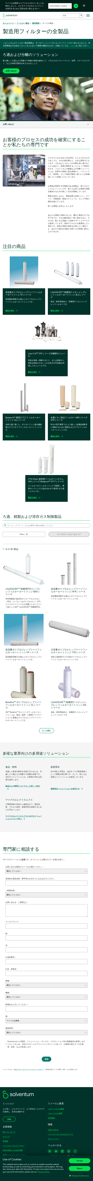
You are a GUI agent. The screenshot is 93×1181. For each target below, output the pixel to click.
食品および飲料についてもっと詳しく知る (22, 786)
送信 (46, 1059)
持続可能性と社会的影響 (13, 1150)
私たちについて (9, 1132)
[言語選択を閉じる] (84, 6)
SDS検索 (51, 1118)
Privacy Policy (44, 1172)
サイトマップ (53, 1139)
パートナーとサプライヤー (13, 1146)
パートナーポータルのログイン (60, 1134)
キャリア (6, 1137)
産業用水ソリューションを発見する (65, 789)
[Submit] (81, 15)
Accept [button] (80, 1161)
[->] (76, 6)
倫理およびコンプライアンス (14, 1155)
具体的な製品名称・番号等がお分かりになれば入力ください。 (30, 879)
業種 (7, 981)
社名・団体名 (11, 969)
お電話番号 (10, 957)
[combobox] (72, 15)
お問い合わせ (11, 71)
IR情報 (5, 1141)
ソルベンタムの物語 (56, 1109)
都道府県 (9, 1028)
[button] (79, 1175)
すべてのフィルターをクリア (69, 534)
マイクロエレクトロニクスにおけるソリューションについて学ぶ (23, 817)
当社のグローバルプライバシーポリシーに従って (29, 1069)
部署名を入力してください (16, 1004)
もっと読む (46, 731)
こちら (73, 46)
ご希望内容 (10, 890)
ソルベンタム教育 (55, 1113)
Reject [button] (79, 1168)
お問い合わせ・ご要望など (16, 902)
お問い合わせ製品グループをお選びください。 (24, 867)
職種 (7, 993)
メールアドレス (12, 922)
